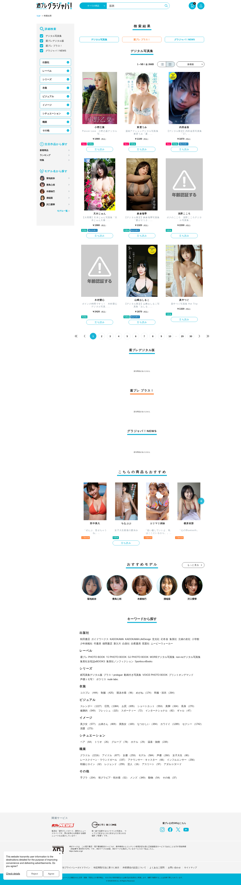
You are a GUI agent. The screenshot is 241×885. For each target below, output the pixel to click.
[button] (201, 501)
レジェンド (115, 764)
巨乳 (112, 706)
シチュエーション (51, 113)
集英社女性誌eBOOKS (92, 661)
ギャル (185, 710)
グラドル (90, 755)
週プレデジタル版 (55, 40)
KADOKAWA (117, 639)
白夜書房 (136, 643)
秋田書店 (85, 639)
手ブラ (88, 777)
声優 (164, 755)
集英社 (173, 639)
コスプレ (90, 692)
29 (182, 336)
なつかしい (148, 724)
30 (191, 336)
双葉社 (146, 643)
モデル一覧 (62, 211)
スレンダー (91, 706)
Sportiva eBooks (143, 661)
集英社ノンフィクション (119, 661)
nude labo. (112, 679)
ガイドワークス (100, 639)
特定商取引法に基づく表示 (106, 867)
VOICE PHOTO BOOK (155, 674)
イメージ (47, 105)
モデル (147, 755)
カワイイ (170, 724)
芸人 (134, 764)
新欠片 (117, 643)
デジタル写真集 (54, 36)
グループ (120, 741)
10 (170, 336)
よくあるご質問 (157, 867)
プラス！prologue (113, 674)
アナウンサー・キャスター (147, 759)
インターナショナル (160, 710)
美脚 (172, 706)
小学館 (195, 639)
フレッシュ (109, 710)
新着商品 (44, 150)
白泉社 (126, 643)
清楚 (87, 728)
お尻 (129, 706)
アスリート (152, 764)
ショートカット (150, 706)
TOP (38, 16)
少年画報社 (86, 643)
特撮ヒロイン (91, 764)
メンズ (138, 777)
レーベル (47, 70)
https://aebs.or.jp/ (76, 851)
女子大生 (181, 755)
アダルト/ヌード (173, 764)
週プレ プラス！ (54, 45)
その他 (45, 130)
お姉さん (108, 724)
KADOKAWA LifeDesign (138, 639)
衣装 (44, 88)
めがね (144, 692)
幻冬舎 (164, 639)
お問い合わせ (174, 867)
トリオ (102, 741)
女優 (130, 755)
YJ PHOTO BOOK (116, 657)
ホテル (138, 741)
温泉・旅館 (159, 741)
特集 (42, 160)
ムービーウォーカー (162, 643)
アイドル (111, 755)
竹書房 (97, 643)
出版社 (45, 62)
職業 (44, 122)
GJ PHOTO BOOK (138, 657)
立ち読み (100, 149)
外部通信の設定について (134, 867)
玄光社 (156, 639)
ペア (86, 741)
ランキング (45, 155)
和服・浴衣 (165, 692)
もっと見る (193, 565)
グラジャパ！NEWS (56, 50)
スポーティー (132, 710)
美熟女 (127, 724)
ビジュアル (48, 96)
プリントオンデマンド (181, 674)
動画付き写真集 (132, 674)
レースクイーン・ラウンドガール (103, 759)
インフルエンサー (181, 759)
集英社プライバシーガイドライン (74, 867)
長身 (188, 706)
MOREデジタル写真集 (162, 657)
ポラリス (101, 679)
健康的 (88, 710)
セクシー (192, 724)
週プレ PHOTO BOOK (92, 657)
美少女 (88, 724)
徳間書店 (107, 643)
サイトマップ (190, 867)
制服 (108, 692)
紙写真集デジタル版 (91, 674)
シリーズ (47, 79)
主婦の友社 (184, 639)
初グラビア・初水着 (113, 777)
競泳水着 (126, 692)
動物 (154, 777)
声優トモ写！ (87, 679)
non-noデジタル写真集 (188, 657)
